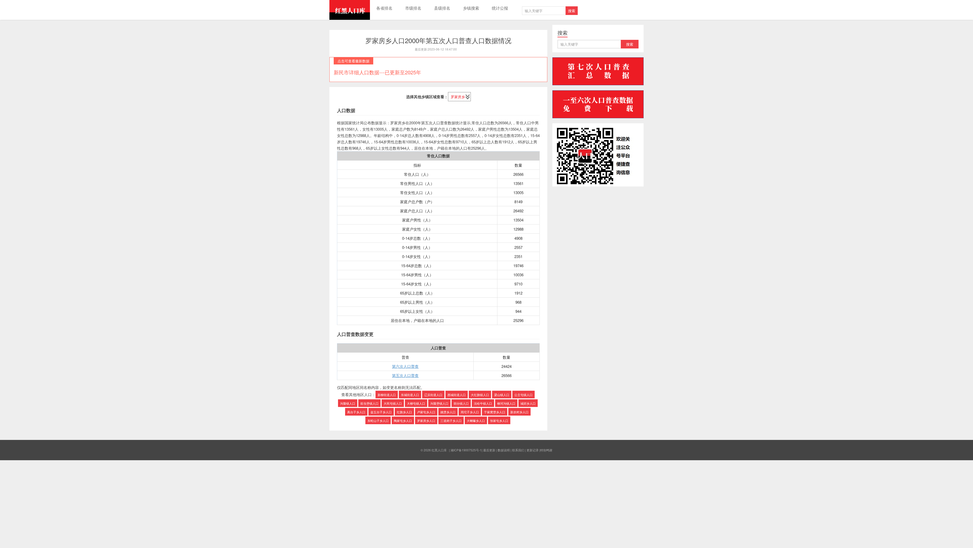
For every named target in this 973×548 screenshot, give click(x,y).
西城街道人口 (456, 394)
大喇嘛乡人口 (476, 420)
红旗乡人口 (404, 412)
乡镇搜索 (471, 8)
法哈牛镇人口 (483, 403)
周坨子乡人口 (470, 412)
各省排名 (384, 8)
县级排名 (442, 8)
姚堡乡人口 (448, 412)
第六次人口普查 (405, 366)
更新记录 (533, 450)
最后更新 (489, 450)
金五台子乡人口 (381, 412)
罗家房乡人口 (426, 420)
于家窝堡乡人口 (494, 412)
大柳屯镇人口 (416, 403)
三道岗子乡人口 (451, 420)
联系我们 (518, 450)
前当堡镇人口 (369, 403)
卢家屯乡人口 (426, 412)
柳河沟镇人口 (506, 403)
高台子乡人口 (356, 412)
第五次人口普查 (405, 375)
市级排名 (413, 8)
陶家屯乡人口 (403, 420)
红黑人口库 (349, 10)
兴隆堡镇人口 (439, 403)
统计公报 (500, 8)
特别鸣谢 (546, 450)
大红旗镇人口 (480, 394)
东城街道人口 (410, 394)
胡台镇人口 (461, 403)
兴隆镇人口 (347, 403)
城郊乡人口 (528, 403)
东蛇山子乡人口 (378, 420)
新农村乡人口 (519, 412)
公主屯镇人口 (523, 394)
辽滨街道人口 (433, 394)
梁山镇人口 (501, 394)
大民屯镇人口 (393, 403)
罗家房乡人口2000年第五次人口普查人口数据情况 (438, 40)
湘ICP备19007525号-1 (466, 450)
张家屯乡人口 (499, 420)
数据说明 (504, 450)
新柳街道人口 (387, 394)
